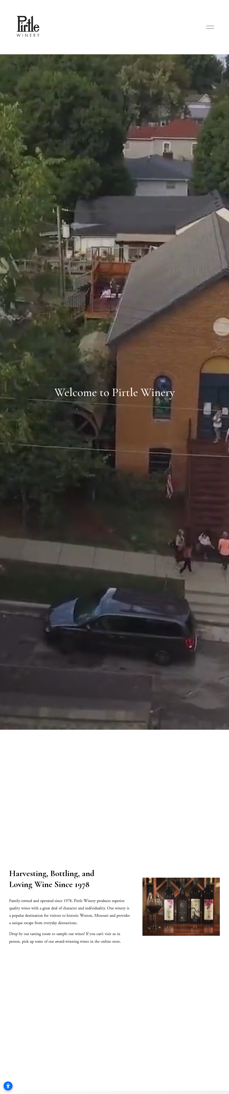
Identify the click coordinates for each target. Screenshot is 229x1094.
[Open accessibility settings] (8, 1085)
